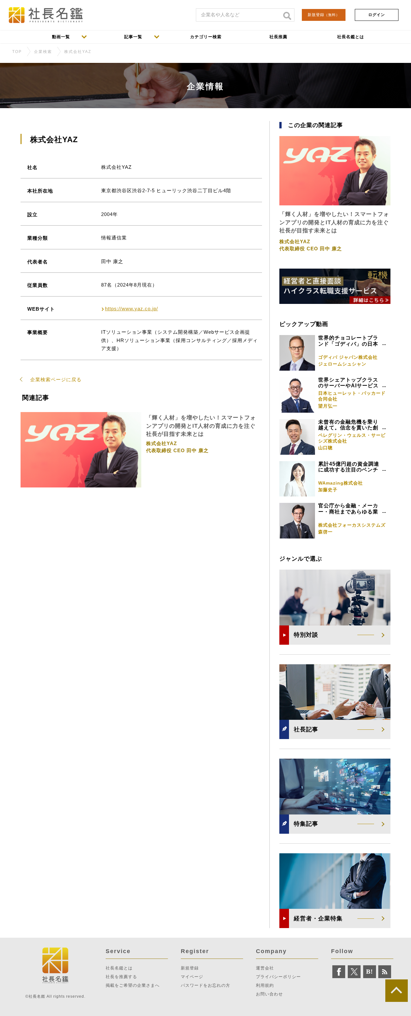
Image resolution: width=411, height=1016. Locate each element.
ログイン (376, 15)
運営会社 (265, 968)
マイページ (192, 976)
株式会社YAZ (77, 52)
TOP (17, 52)
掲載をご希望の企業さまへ (133, 985)
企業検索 (43, 52)
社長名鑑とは (119, 968)
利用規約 (265, 985)
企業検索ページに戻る (56, 379)
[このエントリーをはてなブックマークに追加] (369, 971)
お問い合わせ (269, 994)
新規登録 (324, 15)
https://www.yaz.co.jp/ (131, 308)
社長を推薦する (121, 976)
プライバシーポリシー (278, 976)
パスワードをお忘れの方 (205, 985)
